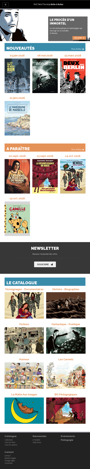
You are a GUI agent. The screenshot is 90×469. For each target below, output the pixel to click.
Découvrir (78, 38)
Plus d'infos (76, 49)
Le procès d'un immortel (62, 21)
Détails (22, 305)
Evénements (68, 436)
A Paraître (44, 148)
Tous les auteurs (11, 445)
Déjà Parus (37, 442)
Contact (8, 456)
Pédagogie (67, 440)
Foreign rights (10, 460)
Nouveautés (44, 48)
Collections (9, 440)
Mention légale (10, 458)
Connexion (9, 463)
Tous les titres (10, 442)
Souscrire (43, 264)
